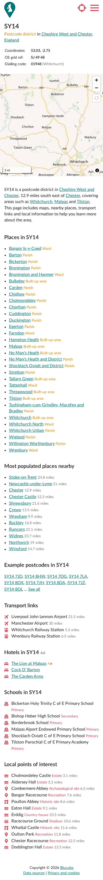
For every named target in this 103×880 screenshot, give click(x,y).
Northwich (19, 542)
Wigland (17, 437)
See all (34, 589)
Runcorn (17, 529)
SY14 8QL (13, 589)
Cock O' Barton (25, 670)
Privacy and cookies (64, 873)
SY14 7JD (13, 576)
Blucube (66, 868)
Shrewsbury (20, 503)
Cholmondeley (22, 301)
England (11, 40)
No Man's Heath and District (35, 359)
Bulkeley (17, 281)
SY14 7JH (35, 583)
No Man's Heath (24, 353)
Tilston (83, 202)
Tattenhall (18, 385)
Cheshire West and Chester (66, 34)
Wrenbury (18, 450)
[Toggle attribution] (97, 170)
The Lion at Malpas (28, 663)
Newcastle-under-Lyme (30, 484)
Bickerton (18, 262)
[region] (51, 125)
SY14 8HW (35, 576)
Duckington (20, 320)
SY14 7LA (78, 576)
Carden (15, 288)
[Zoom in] (96, 80)
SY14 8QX (14, 583)
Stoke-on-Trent (23, 477)
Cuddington (20, 314)
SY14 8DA (55, 583)
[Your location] (82, 8)
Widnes (16, 536)
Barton (15, 255)
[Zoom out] (96, 88)
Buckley (16, 523)
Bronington (19, 268)
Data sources (34, 873)
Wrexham (18, 516)
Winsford (18, 549)
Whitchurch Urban (26, 430)
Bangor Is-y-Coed (25, 248)
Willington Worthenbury (32, 444)
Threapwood (20, 392)
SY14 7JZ (76, 583)
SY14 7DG (57, 576)
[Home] (9, 10)
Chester (73, 196)
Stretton (16, 372)
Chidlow (17, 294)
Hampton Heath (24, 340)
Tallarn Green (21, 379)
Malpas (61, 202)
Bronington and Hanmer (31, 274)
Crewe (15, 510)
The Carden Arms (27, 676)
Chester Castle (22, 497)
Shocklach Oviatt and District (36, 366)
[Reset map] (96, 98)
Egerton (16, 327)
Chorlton (17, 307)
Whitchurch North (26, 424)
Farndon (16, 333)
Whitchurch (41, 202)
